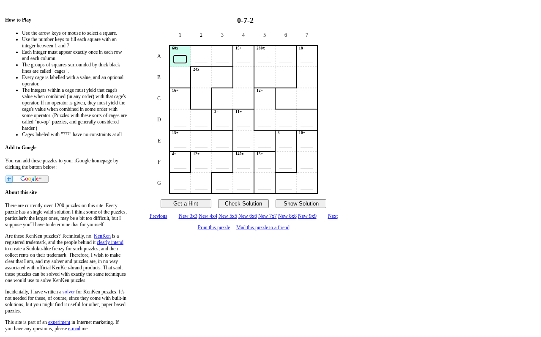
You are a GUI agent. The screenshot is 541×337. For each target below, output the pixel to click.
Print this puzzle (214, 227)
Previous (158, 216)
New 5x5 (228, 216)
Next (333, 216)
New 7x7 (267, 216)
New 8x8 (287, 216)
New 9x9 (307, 216)
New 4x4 (208, 216)
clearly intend (110, 242)
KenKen (102, 236)
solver (69, 292)
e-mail (74, 329)
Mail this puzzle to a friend (263, 227)
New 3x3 (188, 216)
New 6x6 (247, 216)
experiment (59, 322)
